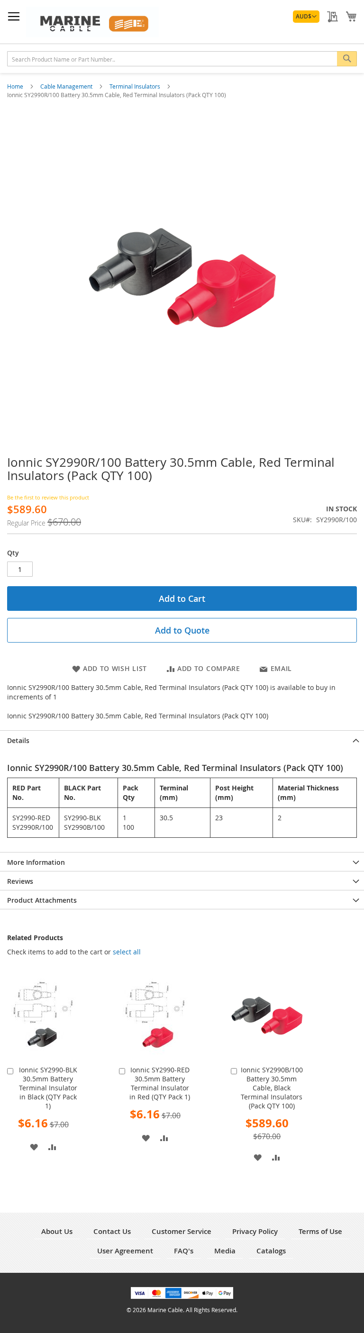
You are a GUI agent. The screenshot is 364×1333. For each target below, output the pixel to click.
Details (18, 740)
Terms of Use (320, 1231)
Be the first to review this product (48, 497)
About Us (57, 1231)
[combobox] (182, 58)
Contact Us (112, 1231)
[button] (306, 16)
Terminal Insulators (135, 86)
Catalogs (271, 1251)
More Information (36, 862)
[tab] (182, 739)
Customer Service (181, 1231)
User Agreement (125, 1251)
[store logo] (92, 22)
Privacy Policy (255, 1231)
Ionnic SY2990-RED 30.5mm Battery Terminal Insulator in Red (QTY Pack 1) (159, 1083)
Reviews (20, 881)
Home (16, 86)
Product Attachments (42, 900)
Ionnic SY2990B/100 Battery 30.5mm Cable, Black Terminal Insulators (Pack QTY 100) (272, 1087)
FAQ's (183, 1251)
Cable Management (67, 86)
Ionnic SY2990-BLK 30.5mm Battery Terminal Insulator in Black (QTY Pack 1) (48, 1087)
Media (225, 1251)
